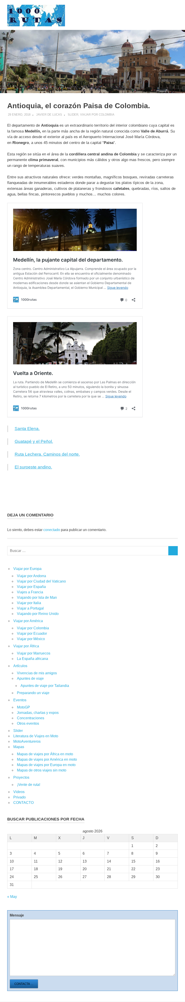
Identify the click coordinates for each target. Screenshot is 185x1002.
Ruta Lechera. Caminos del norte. (47, 454)
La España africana (32, 659)
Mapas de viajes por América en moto (47, 759)
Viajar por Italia (29, 603)
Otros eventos (28, 723)
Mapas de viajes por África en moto (45, 754)
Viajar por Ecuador (32, 633)
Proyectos (21, 777)
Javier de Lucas (49, 114)
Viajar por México (31, 639)
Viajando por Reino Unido (38, 614)
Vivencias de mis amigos (37, 673)
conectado (51, 530)
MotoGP (23, 707)
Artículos (20, 666)
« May (12, 897)
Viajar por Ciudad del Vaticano (41, 581)
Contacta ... (23, 984)
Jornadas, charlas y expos (38, 713)
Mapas (18, 747)
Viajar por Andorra (31, 576)
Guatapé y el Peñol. (34, 441)
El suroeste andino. (33, 467)
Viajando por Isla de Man (37, 597)
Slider (73, 114)
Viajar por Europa (27, 569)
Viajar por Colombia (97, 114)
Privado (19, 797)
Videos (19, 792)
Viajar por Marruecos (33, 653)
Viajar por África (26, 646)
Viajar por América (28, 621)
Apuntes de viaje (30, 678)
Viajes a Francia (30, 592)
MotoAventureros (27, 741)
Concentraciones (30, 718)
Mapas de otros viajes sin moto (41, 770)
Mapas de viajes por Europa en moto (46, 765)
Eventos (19, 700)
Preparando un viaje (33, 693)
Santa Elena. (27, 428)
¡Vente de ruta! (28, 785)
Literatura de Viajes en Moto (35, 736)
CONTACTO (23, 803)
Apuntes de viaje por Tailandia (45, 686)
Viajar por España (31, 587)
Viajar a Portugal (30, 608)
